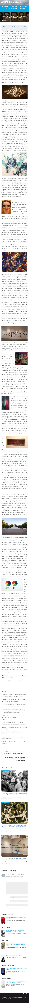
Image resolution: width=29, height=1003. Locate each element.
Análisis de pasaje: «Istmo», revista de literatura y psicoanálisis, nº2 (14, 752)
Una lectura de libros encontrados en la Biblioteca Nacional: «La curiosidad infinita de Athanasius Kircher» (16, 944)
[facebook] (21, 992)
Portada (3, 3)
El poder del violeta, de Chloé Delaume (14, 955)
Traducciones (23, 6)
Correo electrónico (16, 901)
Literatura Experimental (11, 8)
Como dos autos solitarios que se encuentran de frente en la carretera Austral (14, 794)
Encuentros (13, 6)
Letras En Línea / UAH (6, 995)
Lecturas (5, 6)
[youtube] (26, 992)
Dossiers (22, 8)
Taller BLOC (10, 677)
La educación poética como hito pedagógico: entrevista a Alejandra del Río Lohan (15, 931)
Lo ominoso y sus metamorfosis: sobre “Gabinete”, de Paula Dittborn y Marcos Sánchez (16, 982)
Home (5, 26)
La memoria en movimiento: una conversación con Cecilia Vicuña (16, 918)
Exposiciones (22, 26)
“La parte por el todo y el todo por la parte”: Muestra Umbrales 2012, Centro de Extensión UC (14, 17)
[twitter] (24, 992)
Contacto (18, 3)
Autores (8, 3)
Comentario (10, 883)
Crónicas (14, 10)
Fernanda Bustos (6, 20)
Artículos (12, 3)
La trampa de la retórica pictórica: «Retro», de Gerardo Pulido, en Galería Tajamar (15, 759)
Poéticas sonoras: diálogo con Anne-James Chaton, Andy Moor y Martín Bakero (16, 969)
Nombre (13, 897)
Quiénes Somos (24, 3)
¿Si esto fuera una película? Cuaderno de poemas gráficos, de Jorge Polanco (14, 859)
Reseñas (8, 770)
